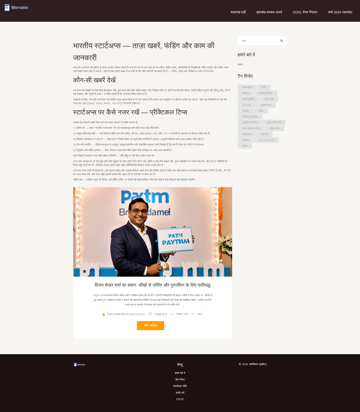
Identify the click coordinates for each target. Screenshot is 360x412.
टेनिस (244, 146)
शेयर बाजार (247, 87)
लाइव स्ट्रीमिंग (248, 99)
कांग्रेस (245, 140)
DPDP (180, 399)
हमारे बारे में (180, 373)
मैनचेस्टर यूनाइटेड (250, 116)
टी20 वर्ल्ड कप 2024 (251, 128)
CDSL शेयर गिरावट (305, 12)
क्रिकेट (245, 93)
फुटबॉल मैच (266, 105)
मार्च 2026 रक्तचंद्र (340, 12)
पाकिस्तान (246, 134)
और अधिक (150, 325)
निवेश (261, 110)
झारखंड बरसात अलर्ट (269, 12)
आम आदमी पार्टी (274, 122)
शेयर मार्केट (275, 128)
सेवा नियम (179, 379)
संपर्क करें (180, 392)
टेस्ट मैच (264, 134)
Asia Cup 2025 (266, 140)
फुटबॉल (245, 110)
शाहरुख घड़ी (238, 12)
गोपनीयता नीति (180, 386)
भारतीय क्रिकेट (266, 93)
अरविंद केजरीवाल (249, 122)
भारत (264, 87)
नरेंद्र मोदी (269, 99)
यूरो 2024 (246, 105)
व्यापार (200, 314)
